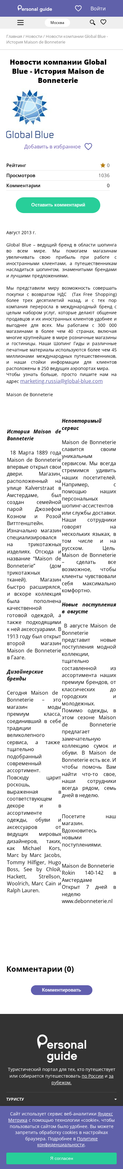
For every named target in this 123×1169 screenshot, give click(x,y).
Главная (14, 36)
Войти (98, 8)
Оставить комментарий (58, 204)
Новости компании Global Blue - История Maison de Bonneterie (57, 39)
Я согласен (61, 1158)
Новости (34, 36)
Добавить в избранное (52, 146)
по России (92, 1076)
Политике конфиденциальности (67, 1142)
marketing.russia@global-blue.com (61, 381)
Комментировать (61, 989)
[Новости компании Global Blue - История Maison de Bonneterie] (30, 115)
